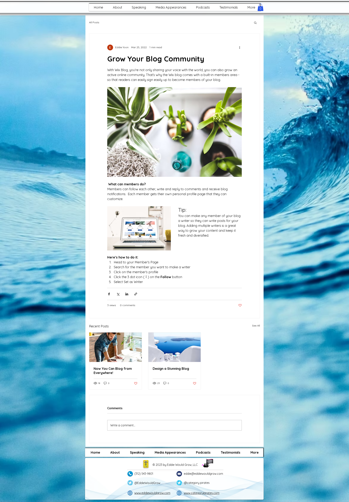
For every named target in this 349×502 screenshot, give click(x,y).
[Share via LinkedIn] (127, 294)
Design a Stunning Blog (171, 368)
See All (256, 325)
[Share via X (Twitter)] (118, 294)
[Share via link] (135, 294)
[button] (117, 7)
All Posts (94, 22)
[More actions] (239, 47)
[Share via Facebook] (109, 294)
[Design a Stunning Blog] (174, 347)
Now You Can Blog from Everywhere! (113, 370)
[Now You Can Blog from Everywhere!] (115, 347)
